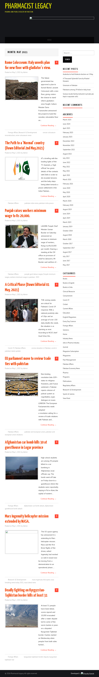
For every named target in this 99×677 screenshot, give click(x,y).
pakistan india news (31, 203)
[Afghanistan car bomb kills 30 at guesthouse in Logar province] (22, 468)
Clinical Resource (69, 291)
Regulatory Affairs (69, 385)
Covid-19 (11, 348)
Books (65, 279)
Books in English (68, 283)
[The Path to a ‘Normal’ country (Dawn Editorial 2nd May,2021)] (22, 168)
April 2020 (66, 197)
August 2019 (67, 209)
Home (65, 334)
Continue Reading (48, 125)
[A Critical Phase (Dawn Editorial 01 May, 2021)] (22, 310)
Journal (65, 347)
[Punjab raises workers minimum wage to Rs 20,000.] (22, 236)
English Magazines (69, 317)
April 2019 (66, 218)
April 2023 (66, 128)
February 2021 (68, 184)
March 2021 (67, 179)
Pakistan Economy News (71, 368)
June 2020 (66, 188)
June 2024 (66, 124)
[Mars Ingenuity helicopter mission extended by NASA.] (22, 542)
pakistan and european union (34, 432)
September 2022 (69, 150)
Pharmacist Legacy (28, 6)
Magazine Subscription (71, 351)
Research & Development (28, 132)
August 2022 (67, 154)
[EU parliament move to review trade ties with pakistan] (22, 384)
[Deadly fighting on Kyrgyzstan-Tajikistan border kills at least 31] (22, 616)
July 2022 (66, 158)
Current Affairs (68, 308)
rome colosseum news (23, 135)
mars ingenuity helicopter (41, 580)
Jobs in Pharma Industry (71, 343)
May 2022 (66, 167)
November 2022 (68, 145)
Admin (25, 72)
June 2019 (66, 214)
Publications (67, 381)
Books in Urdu (68, 287)
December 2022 (68, 141)
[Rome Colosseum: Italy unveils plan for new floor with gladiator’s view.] (22, 88)
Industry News (68, 338)
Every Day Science (69, 321)
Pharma (65, 373)
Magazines (67, 355)
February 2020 (68, 205)
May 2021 (66, 171)
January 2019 (67, 226)
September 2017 (69, 248)
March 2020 (67, 201)
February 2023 (68, 132)
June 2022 (66, 162)
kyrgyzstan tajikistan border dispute (36, 657)
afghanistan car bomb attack (34, 506)
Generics (66, 330)
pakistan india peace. (46, 203)
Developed (75, 673)
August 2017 (67, 252)
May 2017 (66, 265)
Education (66, 313)
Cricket (65, 304)
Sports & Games (68, 394)
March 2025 (67, 120)
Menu (49, 40)
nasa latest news (30, 582)
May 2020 (66, 192)
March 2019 (67, 222)
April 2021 (66, 175)
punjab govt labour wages (33, 274)
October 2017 (68, 243)
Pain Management (69, 360)
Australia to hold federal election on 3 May (78, 74)
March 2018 (67, 239)
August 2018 (67, 235)
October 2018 (68, 231)
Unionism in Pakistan (70, 85)
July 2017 (66, 256)
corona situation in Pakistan (41, 348)
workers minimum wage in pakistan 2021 (24, 277)
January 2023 (67, 137)
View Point (66, 398)
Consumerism (67, 296)
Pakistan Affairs (13, 203)
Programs (66, 377)
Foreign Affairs (13, 132)
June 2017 (66, 261)
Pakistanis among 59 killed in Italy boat (76, 90)
